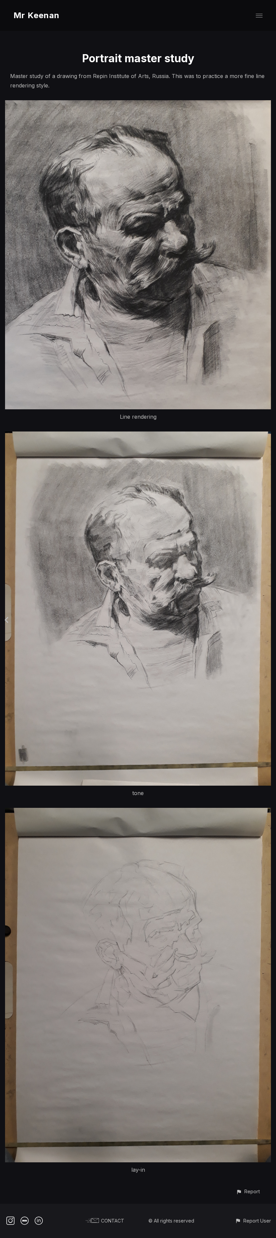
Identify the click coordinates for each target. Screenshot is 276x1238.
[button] (248, 1191)
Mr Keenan (36, 15)
